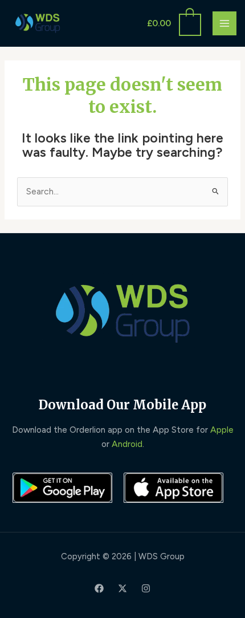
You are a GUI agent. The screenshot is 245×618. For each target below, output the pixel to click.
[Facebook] (99, 588)
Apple (222, 429)
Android (127, 443)
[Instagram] (145, 588)
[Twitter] (122, 588)
